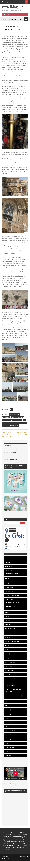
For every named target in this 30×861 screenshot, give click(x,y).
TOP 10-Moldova (9, 731)
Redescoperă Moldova (12, 573)
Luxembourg (8, 666)
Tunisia (7, 735)
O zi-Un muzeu (10, 685)
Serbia (6, 718)
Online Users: (7, 445)
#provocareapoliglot (12, 602)
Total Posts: (7, 456)
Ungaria (7, 751)
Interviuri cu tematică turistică (14, 641)
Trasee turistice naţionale (13, 696)
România (7, 714)
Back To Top (23, 857)
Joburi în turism (9, 662)
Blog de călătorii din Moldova (17, 417)
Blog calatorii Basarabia (14, 414)
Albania (7, 558)
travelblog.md (13, 6)
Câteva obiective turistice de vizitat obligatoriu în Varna (7, 434)
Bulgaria (7, 566)
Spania (7, 726)
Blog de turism (13, 420)
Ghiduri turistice (10, 629)
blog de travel (5, 420)
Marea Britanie (9, 679)
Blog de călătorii (5, 417)
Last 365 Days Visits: (9, 449)
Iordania (7, 645)
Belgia (6, 562)
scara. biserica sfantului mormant (19, 423)
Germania (7, 624)
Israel (11, 409)
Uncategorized (9, 747)
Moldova (7, 683)
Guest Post (8, 637)
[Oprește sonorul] (23, 778)
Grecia (7, 633)
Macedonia (8, 670)
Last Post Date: (8, 459)
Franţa (7, 620)
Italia (6, 658)
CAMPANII (7, 570)
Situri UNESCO (10, 606)
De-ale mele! (8, 599)
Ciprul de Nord (9, 587)
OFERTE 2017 (8, 706)
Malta (6, 675)
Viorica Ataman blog (14, 425)
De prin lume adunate (11, 595)
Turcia (7, 739)
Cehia (6, 579)
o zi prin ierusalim (6, 423)
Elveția (7, 616)
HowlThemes (5, 858)
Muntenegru (8, 701)
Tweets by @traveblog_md (11, 784)
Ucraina (7, 743)
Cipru (6, 583)
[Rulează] (6, 778)
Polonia (7, 710)
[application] (15, 773)
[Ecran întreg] (25, 778)
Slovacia (7, 722)
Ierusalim (20, 420)
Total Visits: (7, 452)
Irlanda (7, 649)
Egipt (6, 612)
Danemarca (8, 591)
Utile (6, 756)
